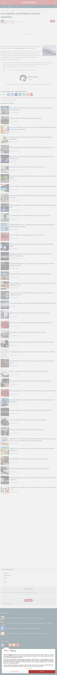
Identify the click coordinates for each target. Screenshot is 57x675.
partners (11, 654)
